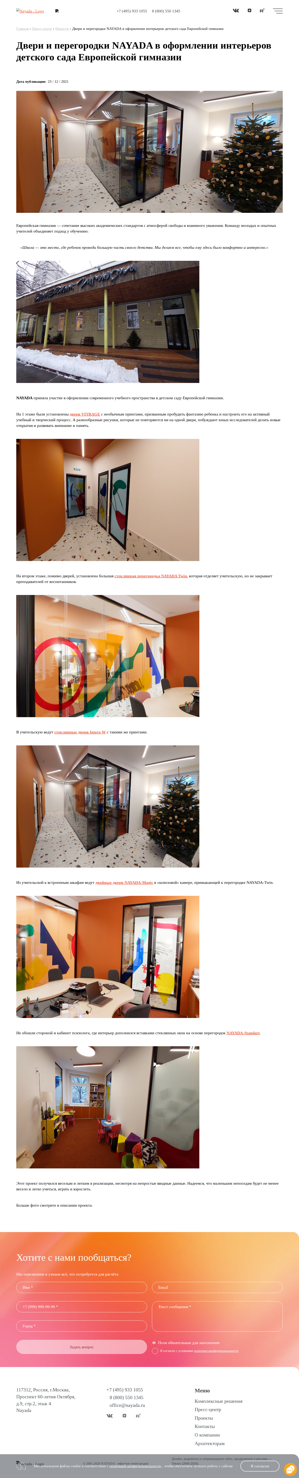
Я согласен (260, 1466)
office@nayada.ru (127, 1405)
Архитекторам (210, 1443)
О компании (207, 1435)
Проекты (204, 1418)
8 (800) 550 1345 (166, 11)
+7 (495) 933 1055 (132, 11)
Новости (62, 29)
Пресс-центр (42, 29)
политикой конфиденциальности (135, 1466)
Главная (22, 29)
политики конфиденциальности (216, 1351)
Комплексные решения (218, 1401)
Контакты (205, 1426)
